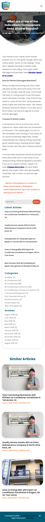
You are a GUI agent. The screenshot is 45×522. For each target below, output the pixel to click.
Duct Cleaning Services (14, 296)
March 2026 (9, 327)
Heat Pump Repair (12, 306)
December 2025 (11, 333)
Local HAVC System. (29, 515)
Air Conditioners (11, 280)
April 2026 (8, 324)
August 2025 (10, 343)
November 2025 (11, 337)
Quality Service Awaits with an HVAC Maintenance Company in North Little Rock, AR (20, 228)
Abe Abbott (9, 33)
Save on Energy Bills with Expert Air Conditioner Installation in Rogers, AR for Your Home (22, 252)
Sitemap (29, 518)
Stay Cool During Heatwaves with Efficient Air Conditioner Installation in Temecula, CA (22, 214)
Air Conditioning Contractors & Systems (21, 290)
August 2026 (10, 315)
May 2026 (8, 321)
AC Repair (8, 277)
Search (36, 202)
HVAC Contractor (34, 33)
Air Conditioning (11, 283)
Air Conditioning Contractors (16, 287)
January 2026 (10, 330)
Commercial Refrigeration (15, 293)
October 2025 (10, 340)
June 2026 (9, 318)
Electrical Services (12, 299)
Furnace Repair (11, 303)
